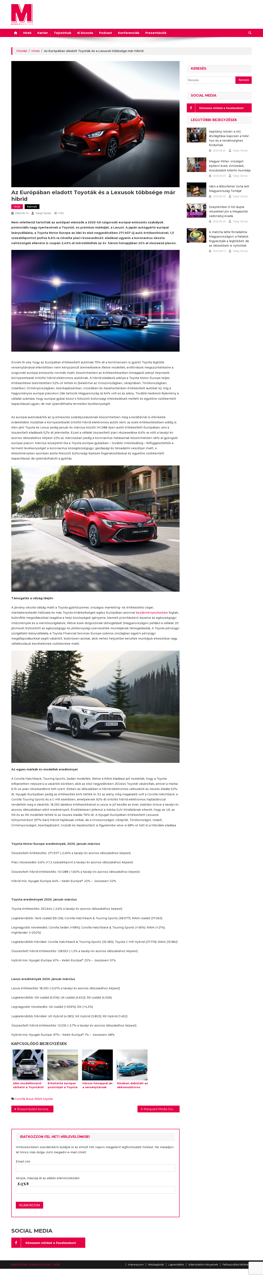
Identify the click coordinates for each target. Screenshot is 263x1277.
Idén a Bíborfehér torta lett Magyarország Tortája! (229, 189)
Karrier (42, 33)
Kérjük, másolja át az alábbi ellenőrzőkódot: (48, 1178)
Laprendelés (176, 1264)
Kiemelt (32, 206)
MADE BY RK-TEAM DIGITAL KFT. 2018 (35, 1264)
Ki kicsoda (85, 33)
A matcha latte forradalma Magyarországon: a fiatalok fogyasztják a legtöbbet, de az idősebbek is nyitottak (229, 238)
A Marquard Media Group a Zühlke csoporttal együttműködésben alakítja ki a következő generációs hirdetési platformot (160, 1109)
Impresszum (136, 1264)
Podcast (105, 33)
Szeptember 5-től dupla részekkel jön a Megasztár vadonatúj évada (228, 211)
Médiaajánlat (156, 1264)
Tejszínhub (62, 33)
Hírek (27, 33)
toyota (48, 1099)
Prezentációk (155, 33)
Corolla (20, 1099)
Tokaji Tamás (43, 213)
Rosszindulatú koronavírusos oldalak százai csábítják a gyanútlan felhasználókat (35, 1109)
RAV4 (38, 1099)
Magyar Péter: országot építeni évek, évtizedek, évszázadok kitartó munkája (229, 165)
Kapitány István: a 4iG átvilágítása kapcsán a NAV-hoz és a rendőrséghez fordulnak (229, 138)
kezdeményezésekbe (152, 612)
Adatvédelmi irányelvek (203, 1264)
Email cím (23, 1161)
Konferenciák (128, 33)
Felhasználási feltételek (237, 1264)
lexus (30, 1099)
